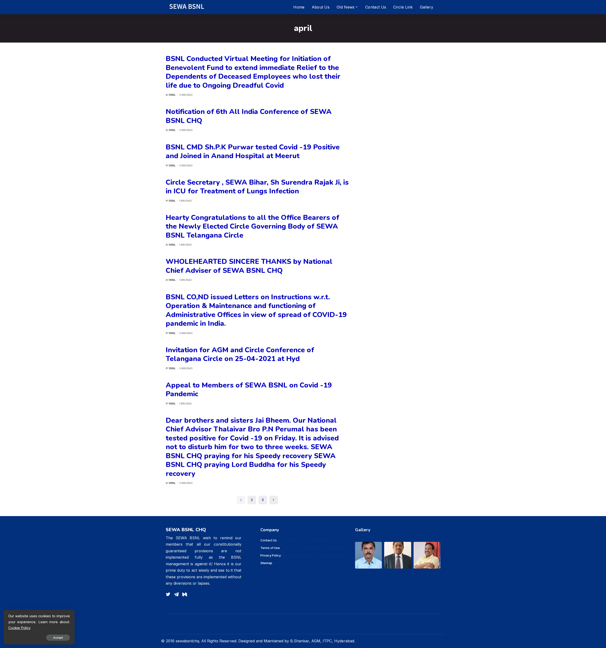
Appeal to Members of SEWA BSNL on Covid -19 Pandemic (249, 389)
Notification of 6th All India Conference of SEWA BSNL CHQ (249, 116)
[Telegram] (176, 594)
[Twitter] (168, 594)
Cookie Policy (19, 628)
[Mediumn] (184, 594)
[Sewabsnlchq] (186, 7)
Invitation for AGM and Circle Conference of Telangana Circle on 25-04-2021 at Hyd (240, 354)
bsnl (172, 95)
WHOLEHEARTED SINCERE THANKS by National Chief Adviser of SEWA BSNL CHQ (249, 266)
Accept (58, 637)
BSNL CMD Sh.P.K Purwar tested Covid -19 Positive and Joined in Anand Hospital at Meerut (253, 151)
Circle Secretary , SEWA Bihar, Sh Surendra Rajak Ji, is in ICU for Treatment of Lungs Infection (257, 187)
